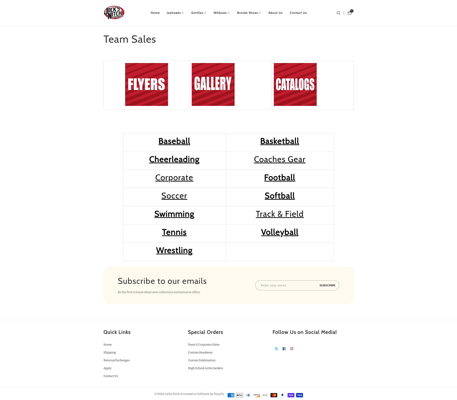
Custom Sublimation (201, 360)
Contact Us (298, 12)
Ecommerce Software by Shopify (202, 394)
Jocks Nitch (172, 394)
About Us (275, 12)
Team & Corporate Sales (204, 344)
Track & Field (280, 214)
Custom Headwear (200, 352)
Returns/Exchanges (117, 360)
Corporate (174, 177)
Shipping (110, 352)
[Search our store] (338, 13)
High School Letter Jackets (205, 368)
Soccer (174, 196)
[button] (174, 13)
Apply (107, 368)
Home (155, 12)
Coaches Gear (280, 159)
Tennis (174, 232)
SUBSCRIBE (327, 285)
